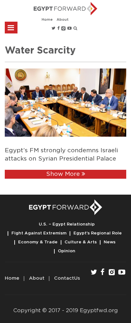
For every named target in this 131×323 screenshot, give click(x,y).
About (63, 19)
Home (47, 19)
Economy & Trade (38, 242)
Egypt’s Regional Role (97, 233)
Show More (64, 174)
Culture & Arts (81, 242)
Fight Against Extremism (38, 233)
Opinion (66, 251)
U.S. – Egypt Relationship (67, 224)
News (109, 242)
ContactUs (67, 278)
